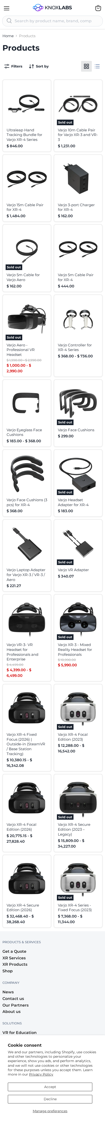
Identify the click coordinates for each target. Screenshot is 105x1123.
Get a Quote (14, 951)
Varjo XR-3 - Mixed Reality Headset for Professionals (75, 649)
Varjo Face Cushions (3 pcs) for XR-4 (27, 502)
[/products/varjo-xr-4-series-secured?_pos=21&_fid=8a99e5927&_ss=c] (27, 879)
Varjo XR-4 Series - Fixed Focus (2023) (75, 907)
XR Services (14, 958)
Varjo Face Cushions (76, 430)
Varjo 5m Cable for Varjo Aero (23, 277)
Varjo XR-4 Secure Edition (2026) (23, 907)
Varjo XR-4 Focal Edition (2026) (21, 827)
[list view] (97, 66)
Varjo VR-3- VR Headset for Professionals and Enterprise (22, 651)
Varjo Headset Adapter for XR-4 (73, 502)
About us (11, 1011)
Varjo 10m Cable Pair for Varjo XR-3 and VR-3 (78, 135)
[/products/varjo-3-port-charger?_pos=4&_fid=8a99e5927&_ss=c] (78, 179)
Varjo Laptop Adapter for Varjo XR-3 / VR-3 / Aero (26, 574)
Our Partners (15, 1005)
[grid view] (86, 66)
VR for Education (19, 1032)
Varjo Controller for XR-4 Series (75, 347)
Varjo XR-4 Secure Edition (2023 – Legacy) (74, 829)
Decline (50, 1099)
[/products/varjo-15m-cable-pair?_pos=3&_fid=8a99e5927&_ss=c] (27, 179)
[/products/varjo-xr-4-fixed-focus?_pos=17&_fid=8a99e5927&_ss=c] (27, 708)
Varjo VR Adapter (73, 569)
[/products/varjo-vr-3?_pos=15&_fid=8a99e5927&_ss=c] (27, 618)
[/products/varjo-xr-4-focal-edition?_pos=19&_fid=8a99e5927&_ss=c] (27, 798)
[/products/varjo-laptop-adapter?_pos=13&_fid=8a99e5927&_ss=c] (27, 543)
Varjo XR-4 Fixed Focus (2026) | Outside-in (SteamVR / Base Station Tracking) (26, 744)
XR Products (14, 964)
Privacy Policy (41, 1074)
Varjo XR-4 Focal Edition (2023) (73, 737)
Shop (7, 971)
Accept (50, 1087)
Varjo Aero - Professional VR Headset (21, 350)
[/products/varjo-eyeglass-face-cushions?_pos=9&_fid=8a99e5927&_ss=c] (27, 404)
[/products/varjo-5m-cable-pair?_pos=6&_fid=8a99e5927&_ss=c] (78, 248)
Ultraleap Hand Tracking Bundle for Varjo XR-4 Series (24, 135)
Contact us (13, 998)
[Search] (9, 21)
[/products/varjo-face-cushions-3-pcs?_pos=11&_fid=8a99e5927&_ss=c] (27, 474)
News (8, 992)
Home (8, 36)
